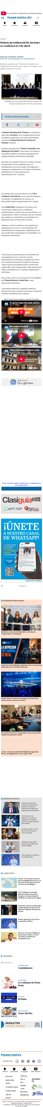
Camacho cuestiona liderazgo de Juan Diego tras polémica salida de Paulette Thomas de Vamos (29, 908)
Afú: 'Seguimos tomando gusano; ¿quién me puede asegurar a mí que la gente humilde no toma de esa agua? (29, 895)
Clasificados (11, 1087)
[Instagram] (39, 1061)
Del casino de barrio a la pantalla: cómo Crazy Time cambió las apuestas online (21, 734)
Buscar (9, 1076)
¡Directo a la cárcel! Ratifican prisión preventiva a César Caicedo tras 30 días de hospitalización (29, 936)
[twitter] (28, 1061)
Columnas (7, 956)
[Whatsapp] (17, 1061)
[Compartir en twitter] (18, 125)
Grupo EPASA (8, 1096)
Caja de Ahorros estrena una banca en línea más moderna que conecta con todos (19, 699)
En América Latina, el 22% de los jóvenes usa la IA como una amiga (30, 831)
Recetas (23, 1092)
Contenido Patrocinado (13, 601)
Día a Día (22, 1080)
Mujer (23, 1085)
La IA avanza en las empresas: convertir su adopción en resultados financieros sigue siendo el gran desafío (30, 819)
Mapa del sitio (10, 1081)
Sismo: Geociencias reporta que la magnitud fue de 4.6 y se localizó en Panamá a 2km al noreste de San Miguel (29, 881)
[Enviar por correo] (37, 125)
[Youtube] (34, 1061)
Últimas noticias (10, 798)
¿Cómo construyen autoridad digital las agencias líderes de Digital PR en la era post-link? (20, 753)
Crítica (23, 1076)
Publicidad (11, 1091)
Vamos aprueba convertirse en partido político (29, 920)
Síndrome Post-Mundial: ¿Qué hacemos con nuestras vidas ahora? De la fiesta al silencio (21, 666)
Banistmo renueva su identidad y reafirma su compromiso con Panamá (18, 633)
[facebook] (22, 1061)
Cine (22, 1088)
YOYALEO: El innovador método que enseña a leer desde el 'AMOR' (30, 844)
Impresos (23, 1095)
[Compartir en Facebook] (7, 125)
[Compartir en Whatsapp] (28, 125)
